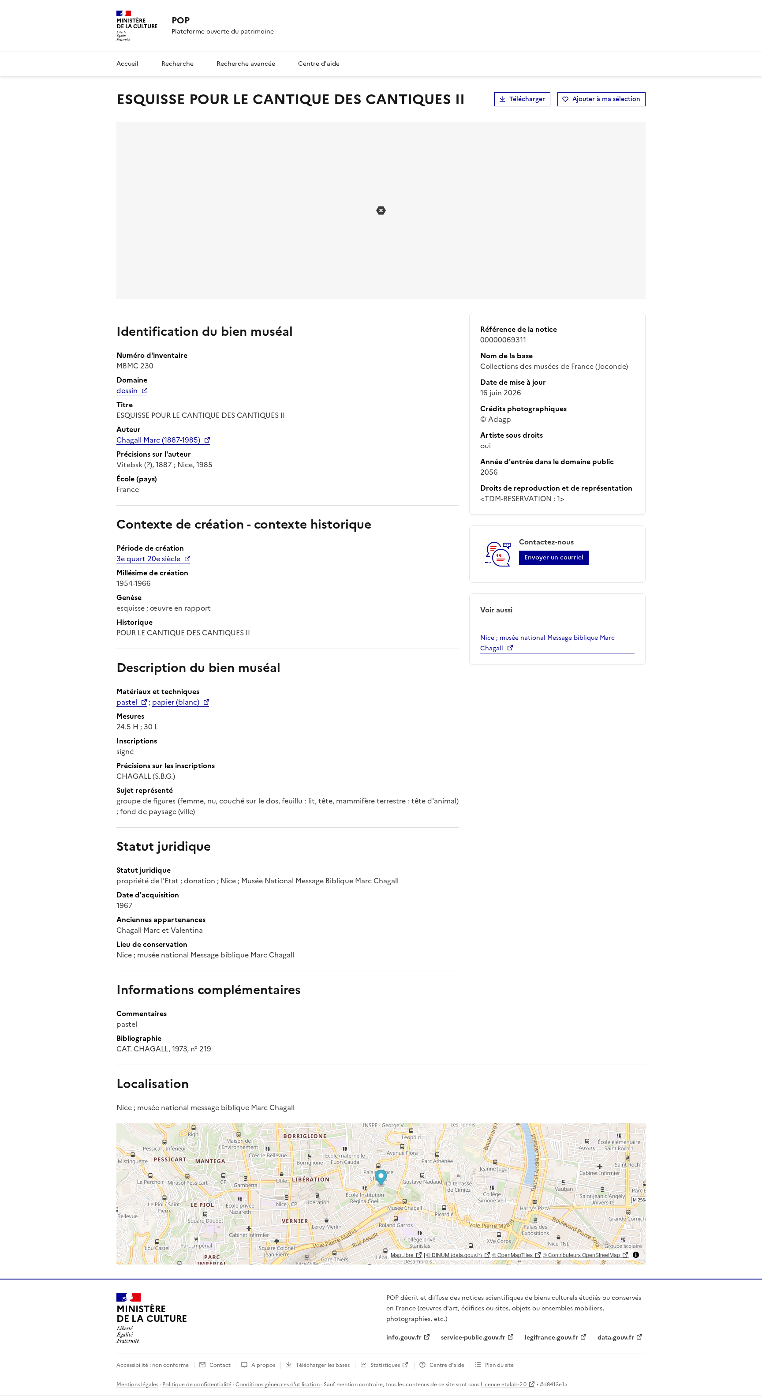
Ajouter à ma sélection (606, 99)
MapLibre (402, 1254)
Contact (220, 1365)
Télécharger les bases (323, 1365)
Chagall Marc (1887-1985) (158, 440)
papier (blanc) (175, 702)
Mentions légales (137, 1384)
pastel (126, 702)
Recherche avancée (246, 63)
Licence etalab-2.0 (504, 1384)
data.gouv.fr (616, 1337)
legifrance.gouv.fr (551, 1337)
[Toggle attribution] (636, 1255)
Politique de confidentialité (197, 1384)
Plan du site (499, 1365)
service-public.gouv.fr (473, 1337)
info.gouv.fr (404, 1337)
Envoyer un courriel (553, 557)
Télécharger (527, 99)
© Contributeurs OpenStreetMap (581, 1254)
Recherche (177, 63)
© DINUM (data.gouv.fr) (454, 1254)
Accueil (127, 63)
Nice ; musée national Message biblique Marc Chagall (547, 643)
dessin (127, 390)
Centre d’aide (447, 1365)
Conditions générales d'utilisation (277, 1384)
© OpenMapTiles (512, 1254)
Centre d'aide (319, 63)
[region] (381, 1194)
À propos (263, 1365)
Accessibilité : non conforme (152, 1365)
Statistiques (385, 1365)
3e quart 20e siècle (148, 558)
